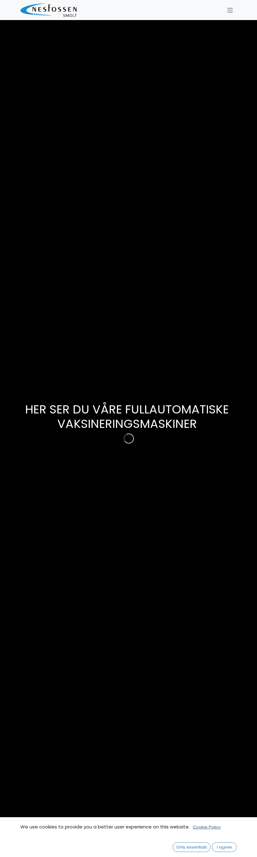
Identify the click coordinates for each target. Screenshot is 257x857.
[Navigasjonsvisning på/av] (230, 10)
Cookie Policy (207, 827)
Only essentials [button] (191, 847)
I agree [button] (224, 847)
